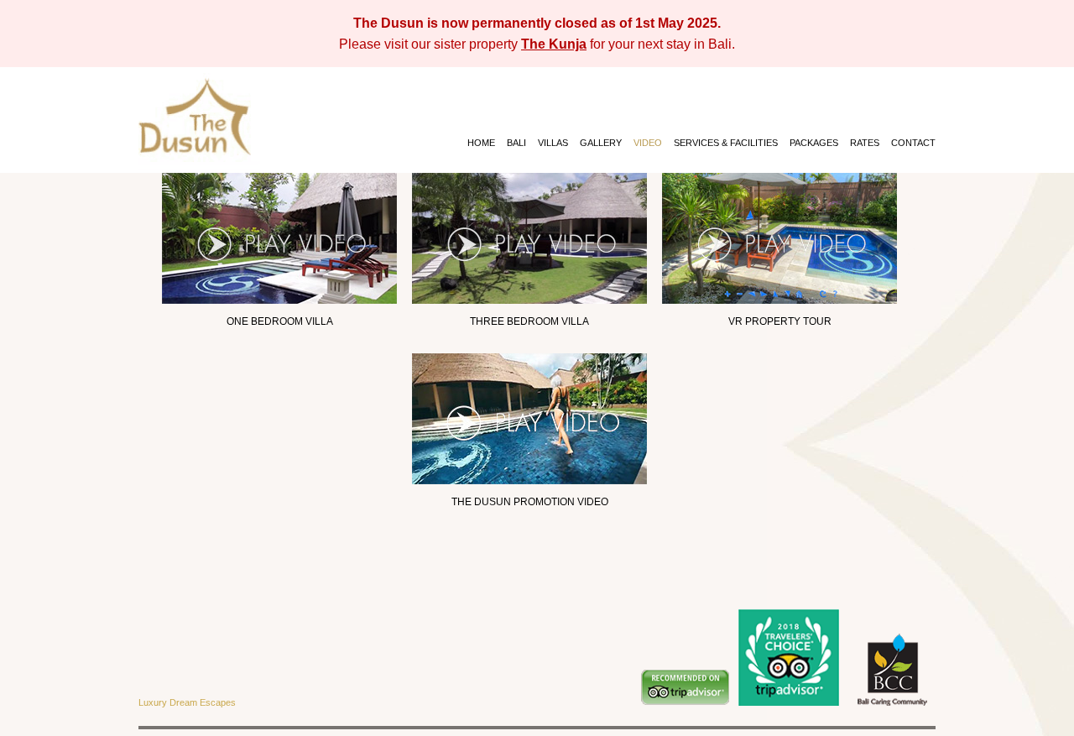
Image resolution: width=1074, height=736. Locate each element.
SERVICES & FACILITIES (726, 143)
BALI (516, 143)
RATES (864, 143)
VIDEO (647, 143)
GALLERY (601, 143)
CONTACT (913, 143)
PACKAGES (814, 143)
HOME (481, 143)
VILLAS (553, 143)
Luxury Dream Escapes (187, 702)
